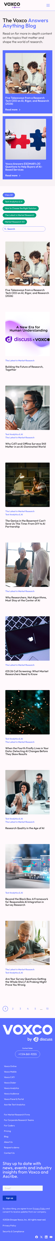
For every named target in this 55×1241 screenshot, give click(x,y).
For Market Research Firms (17, 1114)
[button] (47, 5)
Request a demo (11, 1147)
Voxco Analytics (11, 1088)
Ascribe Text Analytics (14, 1104)
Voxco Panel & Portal (14, 1099)
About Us (8, 1142)
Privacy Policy (39, 1208)
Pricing (7, 1131)
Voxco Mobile (10, 1071)
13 (47, 1008)
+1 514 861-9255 (27, 1054)
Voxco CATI (9, 1077)
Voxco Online (10, 1066)
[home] (11, 5)
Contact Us (9, 1153)
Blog (6, 1136)
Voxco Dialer (10, 1082)
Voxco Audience (11, 1093)
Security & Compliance (13, 1231)
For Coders (9, 1125)
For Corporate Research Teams (19, 1120)
